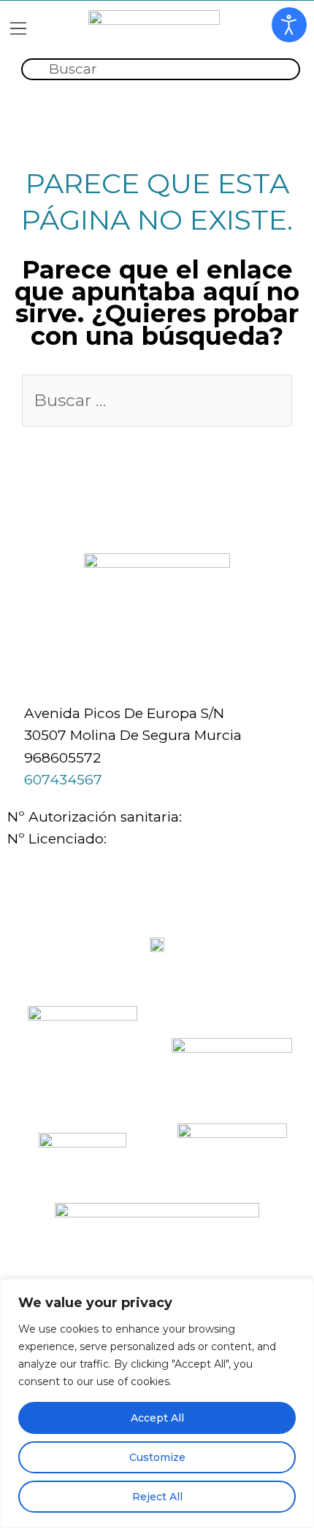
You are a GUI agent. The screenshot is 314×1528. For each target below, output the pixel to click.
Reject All (157, 1496)
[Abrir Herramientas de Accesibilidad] (289, 24)
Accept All (157, 1417)
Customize (157, 1457)
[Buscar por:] (157, 401)
